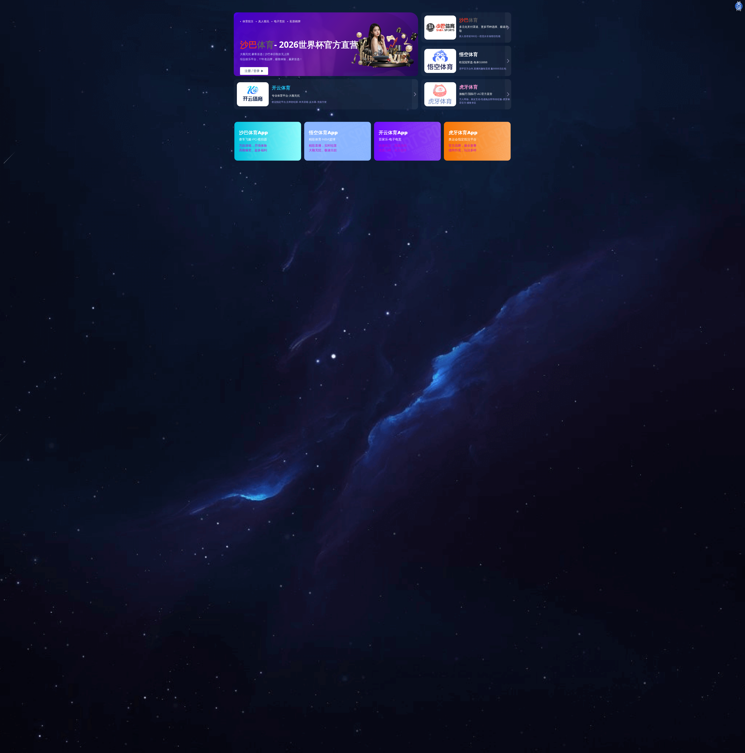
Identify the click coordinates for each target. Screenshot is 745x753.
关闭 (738, 6)
